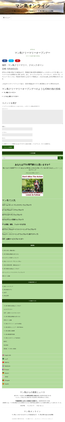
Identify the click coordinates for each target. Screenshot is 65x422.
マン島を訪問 (5, 295)
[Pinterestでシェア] (17, 60)
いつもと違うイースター (11, 96)
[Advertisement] (32, 33)
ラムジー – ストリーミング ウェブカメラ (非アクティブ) (20, 234)
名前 (3, 126)
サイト (3, 138)
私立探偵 (6, 345)
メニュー (7, 17)
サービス (3, 237)
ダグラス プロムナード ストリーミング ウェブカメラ (19, 229)
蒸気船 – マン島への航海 (10, 348)
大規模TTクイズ (14, 168)
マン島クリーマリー (10, 92)
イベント (32, 49)
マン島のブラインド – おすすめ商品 (12, 323)
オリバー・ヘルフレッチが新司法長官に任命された (26, 395)
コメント (4, 108)
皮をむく (12, 208)
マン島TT (4, 292)
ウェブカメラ (30, 405)
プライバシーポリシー (47, 418)
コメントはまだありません (33, 56)
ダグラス (3, 213)
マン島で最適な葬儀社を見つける (10, 254)
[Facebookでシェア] (4, 60)
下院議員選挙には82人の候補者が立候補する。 (26, 401)
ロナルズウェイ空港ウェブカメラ (13, 219)
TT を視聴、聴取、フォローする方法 (14, 224)
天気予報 (22, 405)
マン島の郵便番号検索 (9, 334)
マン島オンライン (32, 6)
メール (4, 132)
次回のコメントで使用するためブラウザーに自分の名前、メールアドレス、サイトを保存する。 (27, 144)
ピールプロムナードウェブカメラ (13, 210)
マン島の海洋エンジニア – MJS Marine (13, 327)
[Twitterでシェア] (11, 60)
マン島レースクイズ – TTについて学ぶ (11, 261)
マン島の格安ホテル (7, 289)
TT (2, 222)
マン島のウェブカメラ (6, 203)
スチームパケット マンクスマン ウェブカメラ (16, 205)
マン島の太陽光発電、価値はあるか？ (11, 265)
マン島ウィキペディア (7, 286)
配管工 (5, 341)
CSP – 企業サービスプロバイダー (13, 239)
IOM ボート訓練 (6, 276)
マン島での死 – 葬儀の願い (8, 250)
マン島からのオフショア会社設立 (12, 338)
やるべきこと (40, 405)
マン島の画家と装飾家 (9, 331)
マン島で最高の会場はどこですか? (10, 268)
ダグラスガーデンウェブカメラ (12, 215)
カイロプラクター (8, 309)
